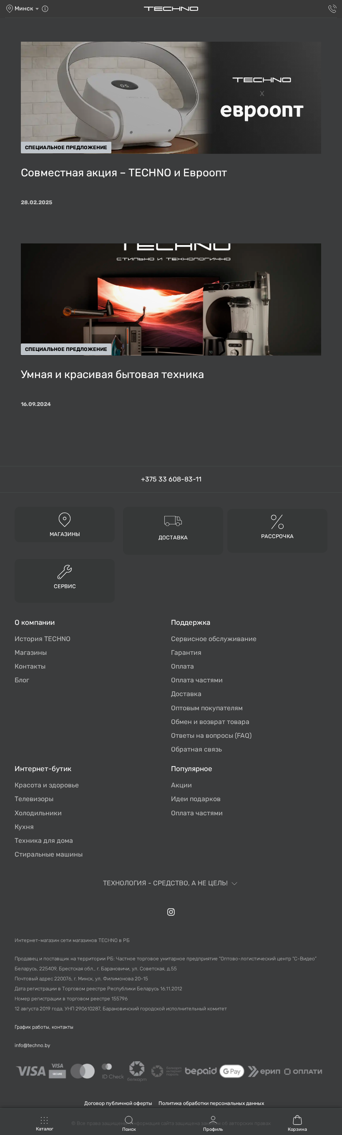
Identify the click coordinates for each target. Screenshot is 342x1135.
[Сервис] (65, 571)
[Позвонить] (332, 8)
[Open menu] (44, 1124)
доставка (173, 537)
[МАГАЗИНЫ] (65, 519)
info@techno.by (32, 1045)
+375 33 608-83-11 (171, 479)
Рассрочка (277, 536)
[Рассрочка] (277, 521)
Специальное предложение (66, 147)
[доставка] (173, 520)
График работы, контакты (44, 1027)
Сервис (65, 586)
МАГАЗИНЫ (65, 534)
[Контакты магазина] (45, 8)
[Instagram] (171, 912)
